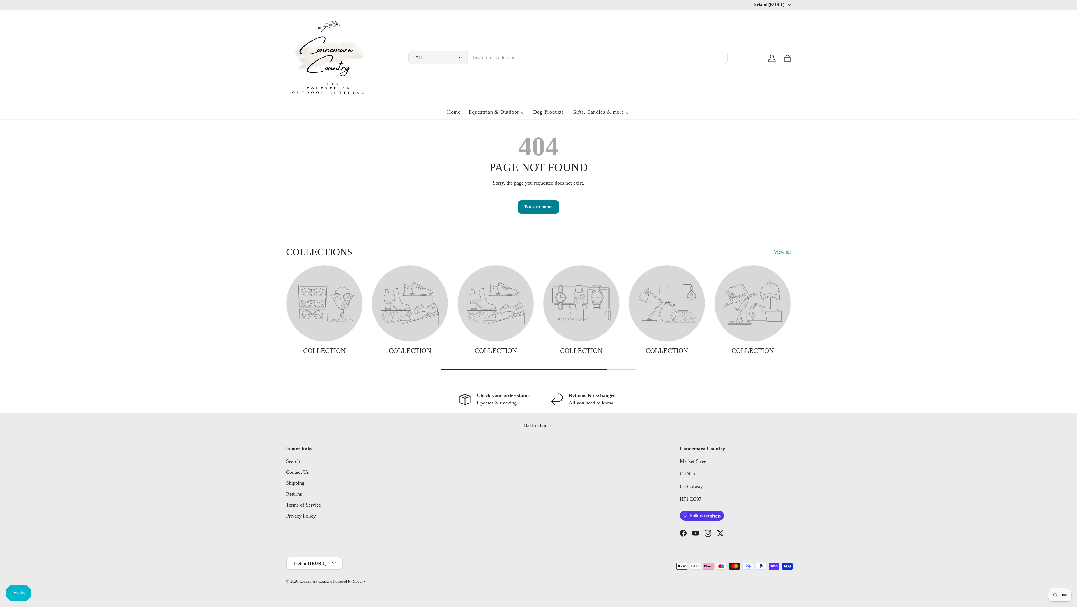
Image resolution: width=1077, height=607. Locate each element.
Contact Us (297, 472)
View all (782, 252)
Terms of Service (303, 505)
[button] (787, 58)
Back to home (538, 207)
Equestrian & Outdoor (494, 112)
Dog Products (548, 112)
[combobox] (568, 57)
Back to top (535, 425)
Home (454, 112)
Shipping (295, 483)
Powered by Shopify (349, 581)
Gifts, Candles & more (598, 112)
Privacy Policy (301, 516)
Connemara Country (315, 581)
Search (293, 461)
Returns (294, 494)
